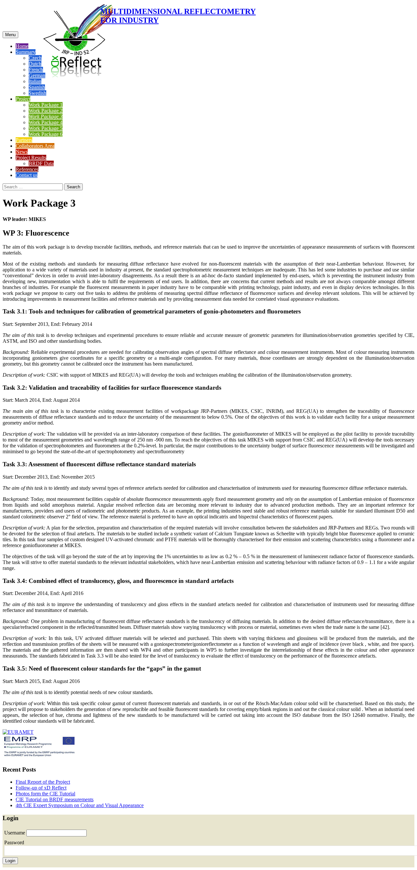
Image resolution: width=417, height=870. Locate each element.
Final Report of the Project (43, 782)
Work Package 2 (46, 110)
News (22, 151)
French (36, 69)
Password (14, 842)
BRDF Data (41, 163)
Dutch (35, 63)
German (37, 75)
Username (15, 832)
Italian (35, 81)
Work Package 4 (46, 122)
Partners (24, 140)
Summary (26, 52)
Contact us (26, 175)
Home (22, 46)
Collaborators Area (35, 146)
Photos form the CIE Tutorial (45, 793)
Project (23, 99)
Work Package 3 (46, 116)
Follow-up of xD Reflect (41, 787)
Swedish (37, 93)
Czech (35, 58)
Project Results (31, 157)
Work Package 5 (46, 128)
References (27, 169)
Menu (10, 34)
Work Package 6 (46, 134)
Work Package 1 (46, 105)
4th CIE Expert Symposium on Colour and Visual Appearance (80, 805)
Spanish (37, 87)
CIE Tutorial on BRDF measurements (54, 799)
